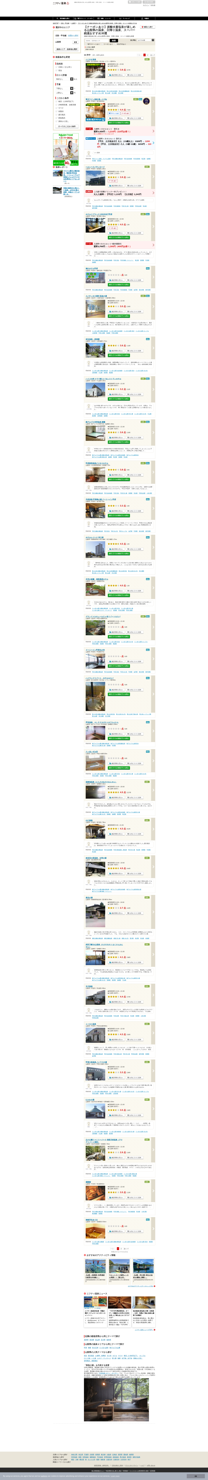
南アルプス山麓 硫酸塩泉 (118, 743)
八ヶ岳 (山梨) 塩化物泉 (115, 331)
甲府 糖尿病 (117, 206)
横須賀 (82, 1459)
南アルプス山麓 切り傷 (98, 745)
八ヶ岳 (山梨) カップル (142, 331)
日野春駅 (94, 372)
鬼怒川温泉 (136, 1457)
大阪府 (109, 1454)
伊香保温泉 (108, 1457)
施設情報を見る (117, 75)
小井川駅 (149, 493)
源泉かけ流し (137, 1358)
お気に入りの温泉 (135, 2)
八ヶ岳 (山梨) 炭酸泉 (98, 1241)
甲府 (85, 1347)
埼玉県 (80, 1454)
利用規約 (125, 1471)
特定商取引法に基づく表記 (114, 1471)
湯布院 (129, 1457)
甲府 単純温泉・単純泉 (120, 850)
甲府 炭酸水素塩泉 (117, 158)
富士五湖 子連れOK (132, 714)
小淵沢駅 (94, 333)
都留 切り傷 (117, 938)
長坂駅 (108, 333)
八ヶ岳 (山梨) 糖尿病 (115, 1131)
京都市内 (116, 1459)
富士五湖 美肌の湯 (136, 91)
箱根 (79, 1457)
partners (44, 1476)
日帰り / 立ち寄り (65, 67)
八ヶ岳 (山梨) (103, 1347)
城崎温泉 (93, 1457)
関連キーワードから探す (62, 1462)
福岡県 (131, 1454)
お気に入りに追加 (135, 75)
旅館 (119, 1358)
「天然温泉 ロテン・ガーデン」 (108, 1373)
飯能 (97, 1459)
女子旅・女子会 (127, 1358)
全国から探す (73, 35)
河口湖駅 (114, 93)
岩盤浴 (61, 111)
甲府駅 (94, 160)
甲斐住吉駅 (138, 206)
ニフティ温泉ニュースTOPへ (144, 1330)
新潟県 (92, 1340)
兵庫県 (92, 1454)
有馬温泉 (86, 1457)
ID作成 (153, 5)
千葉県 (86, 1454)
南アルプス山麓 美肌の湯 (99, 457)
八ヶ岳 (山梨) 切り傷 (127, 414)
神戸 (129, 1459)
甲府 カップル (123, 531)
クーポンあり (108, 44)
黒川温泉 (123, 1457)
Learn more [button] (115, 1476)
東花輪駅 (94, 1213)
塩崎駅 (149, 158)
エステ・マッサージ (104, 1358)
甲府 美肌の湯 (118, 1054)
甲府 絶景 (116, 1016)
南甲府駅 (94, 208)
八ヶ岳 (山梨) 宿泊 (129, 331)
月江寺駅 (120, 93)
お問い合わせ (151, 1465)
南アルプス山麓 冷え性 (98, 814)
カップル (142, 1355)
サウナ (120, 1355)
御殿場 (103, 1459)
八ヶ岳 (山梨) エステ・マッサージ (102, 610)
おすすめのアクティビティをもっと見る (140, 1286)
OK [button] (196, 1476)
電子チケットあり (94, 44)
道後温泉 (116, 1457)
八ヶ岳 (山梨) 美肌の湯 (130, 1174)
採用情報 (152, 1471)
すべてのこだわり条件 (67, 126)
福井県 (108, 1340)
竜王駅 (143, 158)
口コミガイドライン (131, 1465)
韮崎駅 (106, 416)
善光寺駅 (141, 290)
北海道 (114, 1454)
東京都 (103, 1454)
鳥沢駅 (137, 938)
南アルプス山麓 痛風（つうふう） (102, 891)
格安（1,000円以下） (131, 1355)
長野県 (86, 1340)
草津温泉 (74, 1457)
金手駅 (136, 290)
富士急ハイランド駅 (98, 93)
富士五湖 (95, 1347)
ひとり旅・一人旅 (90, 1358)
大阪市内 (109, 1459)
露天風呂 (91, 1355)
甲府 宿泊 (116, 260)
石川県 (103, 1340)
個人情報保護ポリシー (98, 1471)
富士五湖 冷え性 (133, 571)
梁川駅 (132, 938)
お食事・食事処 (100, 1355)
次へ (151, 55)
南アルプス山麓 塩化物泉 (118, 455)
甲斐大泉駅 (115, 333)
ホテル (115, 1355)
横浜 (72, 1459)
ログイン (146, 5)
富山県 (97, 1340)
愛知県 (126, 1454)
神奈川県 (74, 1454)
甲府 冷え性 (114, 531)
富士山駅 (107, 93)
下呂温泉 (100, 1457)
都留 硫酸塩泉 (108, 938)
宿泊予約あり (121, 44)
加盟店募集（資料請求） (102, 1465)
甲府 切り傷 (125, 206)
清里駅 (115, 610)
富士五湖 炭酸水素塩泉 (98, 91)
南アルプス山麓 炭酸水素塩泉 (100, 455)
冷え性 (109, 1355)
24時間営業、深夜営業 (67, 105)
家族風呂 (61, 118)
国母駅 (99, 160)
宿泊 (85, 1355)
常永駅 (145, 206)
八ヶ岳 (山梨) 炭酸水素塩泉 (100, 331)
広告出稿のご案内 (117, 1465)
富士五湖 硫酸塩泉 (124, 91)
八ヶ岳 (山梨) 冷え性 (142, 370)
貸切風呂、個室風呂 (91, 1361)
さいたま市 (91, 1459)
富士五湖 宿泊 (123, 571)
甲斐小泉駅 (102, 333)
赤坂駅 (147, 938)
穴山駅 (100, 372)
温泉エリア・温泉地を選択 (67, 49)
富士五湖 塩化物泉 (112, 91)
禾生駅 (142, 938)
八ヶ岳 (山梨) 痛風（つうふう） (101, 1176)
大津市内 (123, 1459)
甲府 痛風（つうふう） (127, 260)
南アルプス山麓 (115, 1347)
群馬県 (97, 1454)
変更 (75, 42)
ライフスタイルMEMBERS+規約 (139, 1471)
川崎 (76, 1459)
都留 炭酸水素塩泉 (97, 938)
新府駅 (106, 372)
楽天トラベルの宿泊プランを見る (119, 122)
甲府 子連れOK (124, 1016)
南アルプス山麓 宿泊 (133, 455)
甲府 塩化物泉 (128, 158)
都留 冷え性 (125, 938)
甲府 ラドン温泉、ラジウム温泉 (101, 158)
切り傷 (114, 1358)
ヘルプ (142, 1465)
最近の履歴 (149, 2)
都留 (89, 1347)
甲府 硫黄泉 (136, 158)
